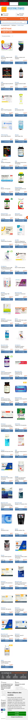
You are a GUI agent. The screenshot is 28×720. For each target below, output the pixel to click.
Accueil (4, 18)
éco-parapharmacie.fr (5, 25)
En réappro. (7, 456)
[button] (7, 36)
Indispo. (21, 509)
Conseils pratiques (19, 686)
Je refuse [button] (17, 714)
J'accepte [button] (17, 712)
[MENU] (25, 19)
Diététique (14, 25)
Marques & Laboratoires (20, 688)
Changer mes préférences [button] (17, 716)
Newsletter (4, 695)
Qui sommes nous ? (5, 690)
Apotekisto (3, 718)
